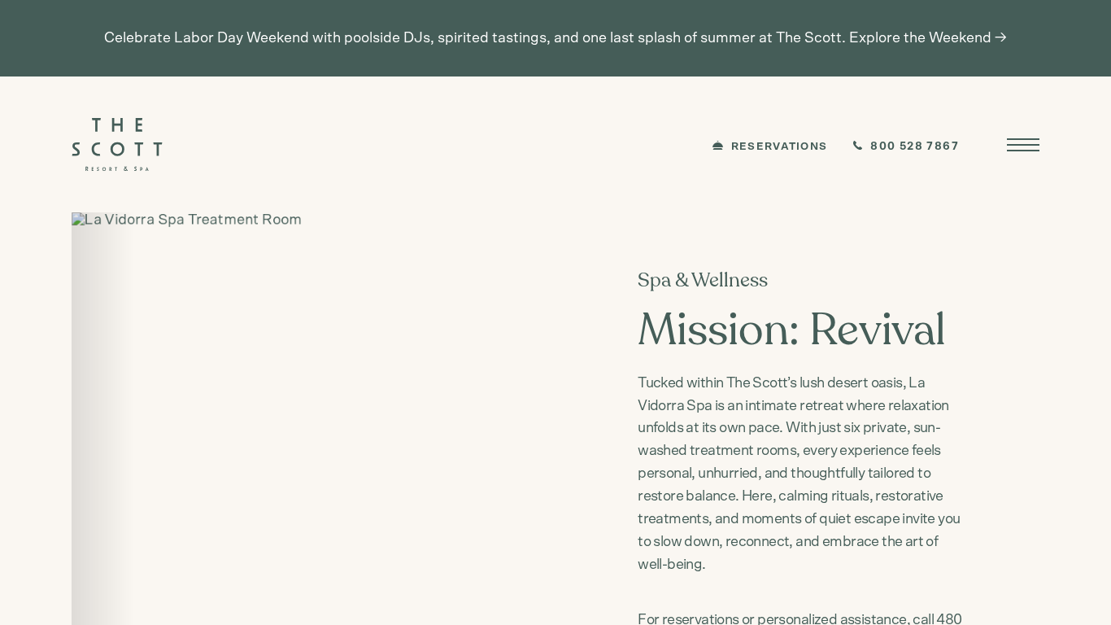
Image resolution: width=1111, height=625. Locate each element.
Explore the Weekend (920, 38)
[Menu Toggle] (1023, 145)
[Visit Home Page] (117, 144)
